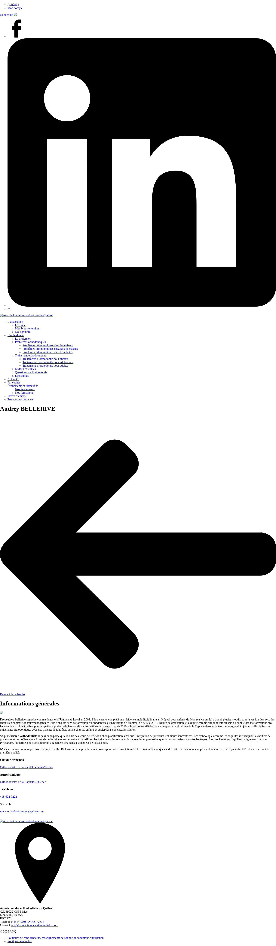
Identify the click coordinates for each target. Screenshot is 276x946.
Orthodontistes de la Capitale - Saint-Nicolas (26, 767)
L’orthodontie (16, 335)
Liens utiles (22, 375)
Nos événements (25, 389)
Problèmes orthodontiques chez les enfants (48, 345)
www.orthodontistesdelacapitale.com (22, 811)
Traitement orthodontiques (30, 355)
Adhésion (13, 4)
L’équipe (20, 325)
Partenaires (14, 382)
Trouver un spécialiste (20, 399)
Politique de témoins (20, 941)
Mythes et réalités (25, 369)
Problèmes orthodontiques (30, 342)
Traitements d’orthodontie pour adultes (45, 365)
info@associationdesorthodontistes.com (34, 925)
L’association (15, 321)
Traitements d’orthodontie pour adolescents (48, 362)
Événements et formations (23, 385)
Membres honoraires (27, 328)
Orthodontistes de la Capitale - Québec (23, 782)
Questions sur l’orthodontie (31, 372)
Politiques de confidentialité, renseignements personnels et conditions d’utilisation (56, 937)
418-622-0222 (8, 796)
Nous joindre (22, 331)
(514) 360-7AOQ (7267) (29, 921)
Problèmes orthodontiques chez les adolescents (50, 348)
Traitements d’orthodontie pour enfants (45, 358)
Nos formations (24, 392)
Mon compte (15, 8)
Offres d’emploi (17, 396)
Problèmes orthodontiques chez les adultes (47, 352)
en (9, 309)
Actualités (13, 379)
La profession (23, 338)
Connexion (7, 14)
